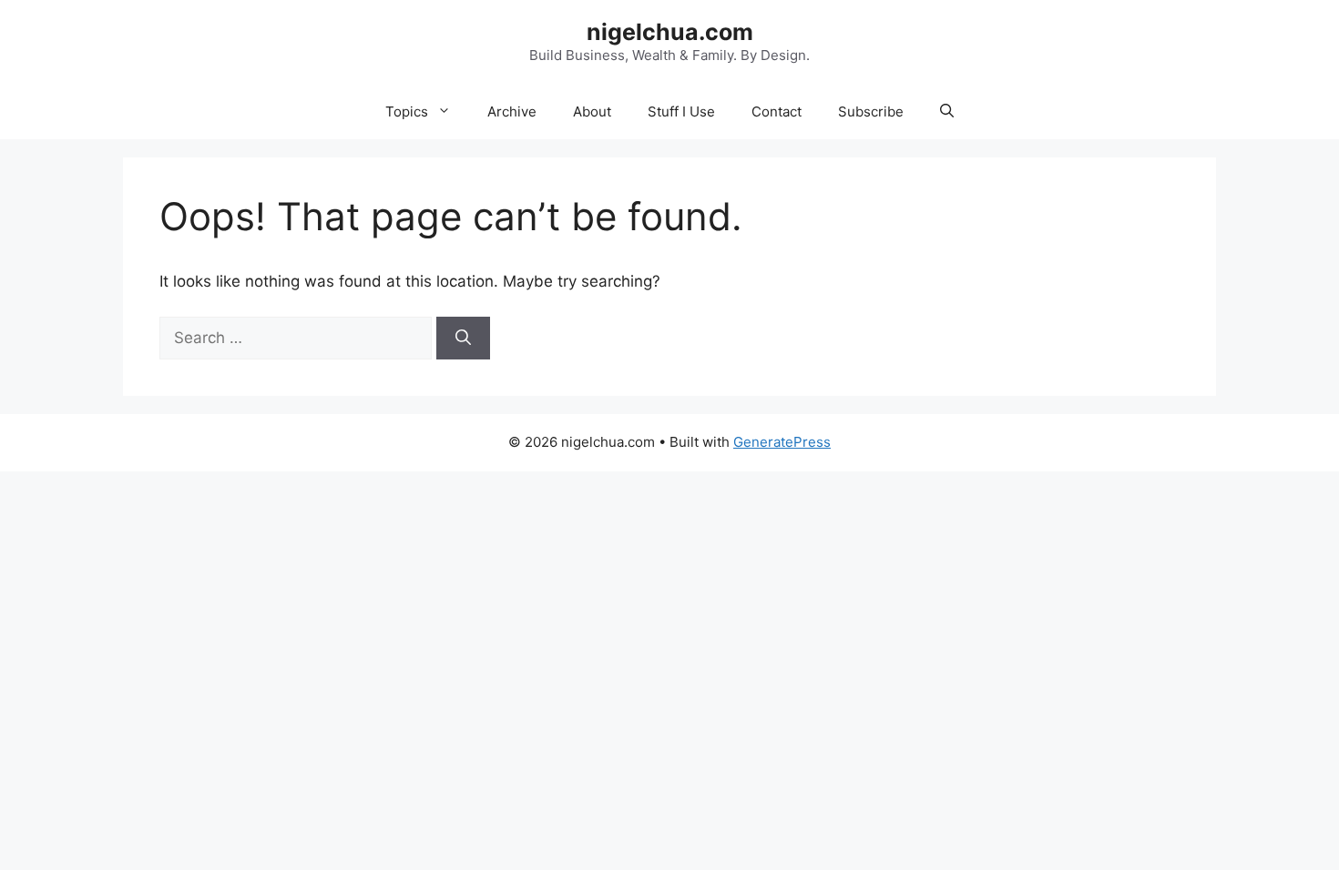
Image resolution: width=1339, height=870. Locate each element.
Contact (776, 111)
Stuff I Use (681, 111)
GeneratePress (782, 441)
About (592, 111)
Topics (406, 111)
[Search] (463, 338)
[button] (947, 112)
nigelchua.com (670, 32)
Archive (512, 111)
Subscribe (871, 111)
